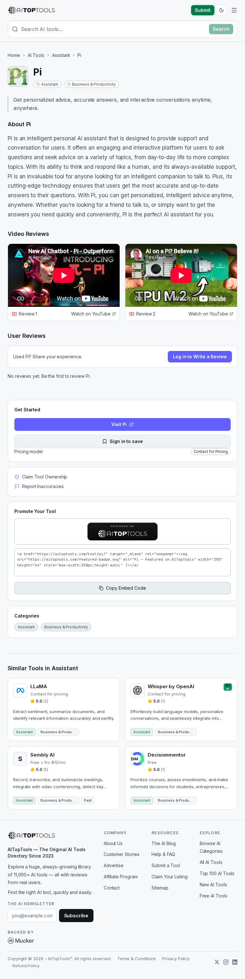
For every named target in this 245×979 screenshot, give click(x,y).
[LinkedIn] (234, 962)
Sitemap (160, 887)
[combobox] (113, 29)
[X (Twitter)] (216, 962)
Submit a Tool (166, 865)
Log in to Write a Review (200, 356)
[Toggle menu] (234, 10)
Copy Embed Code (126, 588)
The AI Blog (164, 843)
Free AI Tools (213, 895)
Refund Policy (26, 965)
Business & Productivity (93, 84)
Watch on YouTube (91, 313)
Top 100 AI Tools (217, 873)
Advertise (113, 865)
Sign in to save (126, 441)
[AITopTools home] (32, 10)
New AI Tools (213, 884)
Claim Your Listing (170, 876)
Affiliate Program (121, 876)
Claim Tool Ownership (44, 476)
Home (14, 55)
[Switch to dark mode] (221, 10)
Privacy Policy (175, 958)
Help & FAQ (163, 854)
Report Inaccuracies (42, 486)
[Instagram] (225, 962)
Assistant (61, 55)
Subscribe (76, 916)
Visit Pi (118, 424)
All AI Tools (211, 862)
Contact (112, 887)
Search (221, 29)
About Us (113, 843)
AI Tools (36, 55)
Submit (203, 10)
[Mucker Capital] (21, 940)
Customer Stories (121, 854)
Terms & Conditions (136, 958)
